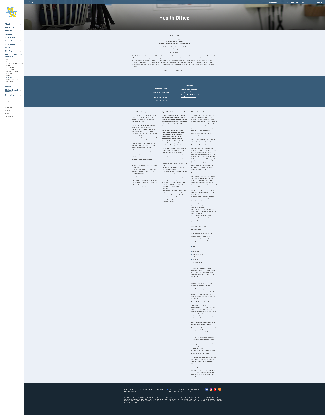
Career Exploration (10, 67)
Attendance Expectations (12, 59)
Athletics (8, 34)
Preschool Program (10, 81)
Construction (10, 44)
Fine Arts (8, 51)
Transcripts (9, 95)
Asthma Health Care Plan (161, 95)
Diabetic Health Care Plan (161, 100)
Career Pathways (10, 69)
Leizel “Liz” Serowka (165, 47)
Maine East (143, 387)
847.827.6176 (175, 391)
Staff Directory (129, 389)
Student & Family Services (12, 91)
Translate (272, 6)
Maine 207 (127, 387)
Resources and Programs (11, 55)
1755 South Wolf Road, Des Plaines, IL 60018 (184, 389)
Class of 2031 (10, 37)
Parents (7, 113)
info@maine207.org (138, 399)
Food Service (9, 75)
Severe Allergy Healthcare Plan (161, 92)
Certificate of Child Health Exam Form (189, 94)
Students (7, 110)
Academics (9, 27)
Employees (8, 117)
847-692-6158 (158, 399)
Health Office (9, 77)
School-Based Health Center (13, 83)
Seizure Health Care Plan (161, 98)
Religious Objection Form (189, 92)
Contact (294, 2)
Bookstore (8, 61)
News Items (160, 389)
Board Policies (201, 400)
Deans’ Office (9, 73)
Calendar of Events (146, 389)
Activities (9, 31)
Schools (8, 87)
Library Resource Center (12, 79)
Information (9, 41)
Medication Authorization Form (189, 89)
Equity (7, 48)
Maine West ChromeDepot (12, 71)
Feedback (304, 2)
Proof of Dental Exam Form (188, 97)
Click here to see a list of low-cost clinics (174, 70)
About (7, 24)
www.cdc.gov (194, 377)
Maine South (160, 387)
